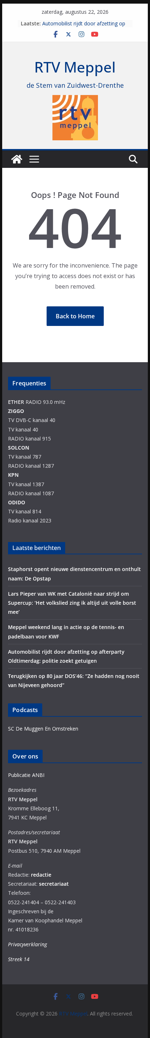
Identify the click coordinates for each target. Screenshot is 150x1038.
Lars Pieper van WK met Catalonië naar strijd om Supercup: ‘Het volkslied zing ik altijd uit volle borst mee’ (72, 602)
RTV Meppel (75, 67)
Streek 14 (18, 959)
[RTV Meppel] (16, 159)
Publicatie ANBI (26, 775)
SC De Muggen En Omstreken (43, 728)
